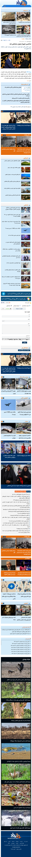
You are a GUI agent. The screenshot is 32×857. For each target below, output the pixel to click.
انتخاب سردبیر (24, 354)
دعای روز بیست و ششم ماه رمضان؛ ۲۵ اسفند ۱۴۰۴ (20, 649)
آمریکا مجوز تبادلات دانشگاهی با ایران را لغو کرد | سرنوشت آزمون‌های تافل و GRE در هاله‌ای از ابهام (16, 497)
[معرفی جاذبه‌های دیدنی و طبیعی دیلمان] (25, 163)
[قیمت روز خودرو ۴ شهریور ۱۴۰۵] (9, 29)
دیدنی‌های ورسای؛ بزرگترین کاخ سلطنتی (12, 181)
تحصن (20, 350)
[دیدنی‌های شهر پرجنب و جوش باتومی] (25, 176)
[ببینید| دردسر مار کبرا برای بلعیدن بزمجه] (16, 710)
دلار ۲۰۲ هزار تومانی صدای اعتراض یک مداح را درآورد (19, 633)
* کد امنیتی (28, 335)
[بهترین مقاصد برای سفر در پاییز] (25, 170)
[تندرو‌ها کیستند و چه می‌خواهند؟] (23, 16)
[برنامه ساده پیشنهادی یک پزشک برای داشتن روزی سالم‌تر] (23, 586)
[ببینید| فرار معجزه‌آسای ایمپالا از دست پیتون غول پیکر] (16, 772)
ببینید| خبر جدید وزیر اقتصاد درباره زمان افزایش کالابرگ (9, 573)
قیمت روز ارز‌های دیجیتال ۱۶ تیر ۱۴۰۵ (8, 619)
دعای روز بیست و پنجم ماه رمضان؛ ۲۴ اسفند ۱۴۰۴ (20, 651)
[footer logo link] (16, 836)
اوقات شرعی (22, 843)
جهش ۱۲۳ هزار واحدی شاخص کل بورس (8, 392)
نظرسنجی (12, 843)
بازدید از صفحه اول (25, 306)
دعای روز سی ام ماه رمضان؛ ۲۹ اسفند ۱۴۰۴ (21, 641)
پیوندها (17, 841)
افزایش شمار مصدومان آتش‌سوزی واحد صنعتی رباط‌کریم (24, 619)
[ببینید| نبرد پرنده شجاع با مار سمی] (16, 795)
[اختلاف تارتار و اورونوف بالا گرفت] (23, 448)
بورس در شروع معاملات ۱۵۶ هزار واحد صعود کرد (24, 392)
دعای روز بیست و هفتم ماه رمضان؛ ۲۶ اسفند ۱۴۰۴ (20, 647)
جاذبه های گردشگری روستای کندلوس (12, 195)
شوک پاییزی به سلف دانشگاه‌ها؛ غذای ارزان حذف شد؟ (19, 521)
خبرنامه (17, 843)
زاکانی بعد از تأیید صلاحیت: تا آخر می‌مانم (20, 98)
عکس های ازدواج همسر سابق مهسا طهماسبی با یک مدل (11, 256)
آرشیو (9, 841)
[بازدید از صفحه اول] (29, 305)
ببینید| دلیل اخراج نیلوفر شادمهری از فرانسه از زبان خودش (18, 511)
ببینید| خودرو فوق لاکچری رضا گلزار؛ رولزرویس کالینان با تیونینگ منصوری (13, 208)
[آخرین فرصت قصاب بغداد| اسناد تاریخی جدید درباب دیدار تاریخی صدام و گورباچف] (23, 141)
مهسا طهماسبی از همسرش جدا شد (13, 263)
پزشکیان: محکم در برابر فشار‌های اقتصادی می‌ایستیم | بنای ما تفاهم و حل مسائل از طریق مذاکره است (16, 506)
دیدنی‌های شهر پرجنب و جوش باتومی (12, 174)
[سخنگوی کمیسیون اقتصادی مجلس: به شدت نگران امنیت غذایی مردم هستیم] (23, 29)
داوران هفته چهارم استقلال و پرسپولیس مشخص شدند (9, 456)
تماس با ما (26, 841)
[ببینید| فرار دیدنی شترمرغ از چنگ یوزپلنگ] (16, 731)
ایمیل (29, 319)
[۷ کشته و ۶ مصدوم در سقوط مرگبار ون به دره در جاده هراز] (23, 428)
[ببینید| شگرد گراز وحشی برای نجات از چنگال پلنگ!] (16, 690)
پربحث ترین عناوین (18, 491)
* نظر (29, 323)
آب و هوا (5, 841)
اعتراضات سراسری (26, 350)
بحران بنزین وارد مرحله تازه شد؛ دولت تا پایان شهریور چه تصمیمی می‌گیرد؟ (16, 502)
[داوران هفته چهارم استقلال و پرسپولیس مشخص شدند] (8, 448)
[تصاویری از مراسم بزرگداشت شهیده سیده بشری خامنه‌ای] (16, 474)
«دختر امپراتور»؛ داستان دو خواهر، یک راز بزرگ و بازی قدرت (11, 277)
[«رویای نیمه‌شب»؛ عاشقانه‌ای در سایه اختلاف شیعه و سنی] (25, 251)
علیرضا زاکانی (23, 107)
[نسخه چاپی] (1, 40)
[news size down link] (6, 40)
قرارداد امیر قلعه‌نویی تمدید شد (23, 513)
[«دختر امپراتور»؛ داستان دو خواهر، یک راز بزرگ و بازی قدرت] (25, 279)
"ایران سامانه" (13, 849)
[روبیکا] (16, 299)
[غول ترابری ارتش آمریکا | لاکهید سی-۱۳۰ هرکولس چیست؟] (25, 217)
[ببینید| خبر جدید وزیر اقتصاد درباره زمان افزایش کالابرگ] (8, 565)
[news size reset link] (8, 40)
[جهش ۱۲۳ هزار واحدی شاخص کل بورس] (8, 383)
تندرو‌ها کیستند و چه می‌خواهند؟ (24, 22)
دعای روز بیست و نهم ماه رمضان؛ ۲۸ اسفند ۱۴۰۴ (20, 643)
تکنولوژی (26, 603)
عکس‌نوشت (27, 135)
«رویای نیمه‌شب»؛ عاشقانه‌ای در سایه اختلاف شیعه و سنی (11, 250)
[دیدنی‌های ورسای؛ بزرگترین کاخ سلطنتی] (25, 183)
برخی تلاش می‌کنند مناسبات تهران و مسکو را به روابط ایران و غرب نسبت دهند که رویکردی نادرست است (16, 531)
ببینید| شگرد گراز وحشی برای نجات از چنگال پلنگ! (18, 700)
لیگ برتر (26, 441)
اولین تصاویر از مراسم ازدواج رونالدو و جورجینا (12, 270)
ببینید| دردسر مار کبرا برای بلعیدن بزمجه (20, 721)
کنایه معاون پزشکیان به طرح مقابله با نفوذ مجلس (20, 631)
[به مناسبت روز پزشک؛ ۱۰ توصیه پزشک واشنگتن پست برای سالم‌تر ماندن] (8, 586)
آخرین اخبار (28, 491)
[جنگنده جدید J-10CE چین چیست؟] (25, 230)
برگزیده (23, 39)
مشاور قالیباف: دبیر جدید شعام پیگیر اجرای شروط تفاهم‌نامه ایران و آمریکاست (15, 629)
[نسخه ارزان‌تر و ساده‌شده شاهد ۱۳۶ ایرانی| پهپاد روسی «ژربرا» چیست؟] (25, 286)
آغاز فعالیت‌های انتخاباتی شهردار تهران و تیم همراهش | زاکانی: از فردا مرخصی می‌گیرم (15, 101)
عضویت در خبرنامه (19, 308)
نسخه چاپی (8, 306)
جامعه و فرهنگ (28, 39)
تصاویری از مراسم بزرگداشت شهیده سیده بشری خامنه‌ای (19, 486)
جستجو (13, 841)
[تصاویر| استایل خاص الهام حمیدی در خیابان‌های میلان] (25, 244)
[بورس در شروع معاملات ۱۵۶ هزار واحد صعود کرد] (23, 383)
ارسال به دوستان (16, 306)
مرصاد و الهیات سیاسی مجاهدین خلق (8, 150)
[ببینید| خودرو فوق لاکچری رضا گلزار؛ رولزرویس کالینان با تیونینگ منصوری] (25, 210)
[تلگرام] (16, 294)
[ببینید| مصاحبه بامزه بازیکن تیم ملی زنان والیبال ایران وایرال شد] (23, 565)
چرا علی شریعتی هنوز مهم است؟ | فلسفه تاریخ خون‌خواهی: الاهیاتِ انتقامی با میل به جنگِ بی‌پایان (8, 127)
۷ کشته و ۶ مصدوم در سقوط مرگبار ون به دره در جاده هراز (25, 437)
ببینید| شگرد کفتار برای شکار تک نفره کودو (20, 828)
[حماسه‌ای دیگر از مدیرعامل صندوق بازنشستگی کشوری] (9, 16)
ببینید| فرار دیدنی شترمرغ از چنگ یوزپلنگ (20, 741)
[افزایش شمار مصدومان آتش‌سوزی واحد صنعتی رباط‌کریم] (23, 610)
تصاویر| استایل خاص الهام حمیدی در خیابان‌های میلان (13, 243)
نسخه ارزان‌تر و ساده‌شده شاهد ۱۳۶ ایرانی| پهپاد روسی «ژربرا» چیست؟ (11, 284)
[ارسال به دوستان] (3, 40)
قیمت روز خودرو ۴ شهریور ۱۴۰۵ (10, 35)
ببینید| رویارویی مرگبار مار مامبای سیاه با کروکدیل (18, 761)
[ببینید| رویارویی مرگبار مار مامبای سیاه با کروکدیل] (16, 751)
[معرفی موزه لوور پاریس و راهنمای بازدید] (25, 190)
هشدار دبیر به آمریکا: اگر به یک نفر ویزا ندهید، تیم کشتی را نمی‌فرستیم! (16, 509)
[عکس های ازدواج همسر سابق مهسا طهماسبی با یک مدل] (25, 258)
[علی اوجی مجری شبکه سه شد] (25, 237)
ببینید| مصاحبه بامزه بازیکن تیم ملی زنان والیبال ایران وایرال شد (24, 573)
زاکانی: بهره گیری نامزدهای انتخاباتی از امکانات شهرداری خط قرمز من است (15, 95)
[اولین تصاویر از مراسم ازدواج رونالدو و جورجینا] (25, 272)
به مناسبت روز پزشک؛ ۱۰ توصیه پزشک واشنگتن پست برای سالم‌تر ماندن (8, 596)
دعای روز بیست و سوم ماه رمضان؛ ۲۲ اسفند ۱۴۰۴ (20, 653)
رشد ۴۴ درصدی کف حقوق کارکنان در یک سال (20, 494)
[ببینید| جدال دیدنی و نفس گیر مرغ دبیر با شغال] (16, 670)
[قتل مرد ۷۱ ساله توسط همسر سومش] (8, 428)
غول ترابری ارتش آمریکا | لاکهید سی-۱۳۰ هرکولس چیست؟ (12, 215)
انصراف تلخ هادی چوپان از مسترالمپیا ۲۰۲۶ (21, 500)
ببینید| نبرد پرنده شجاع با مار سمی (22, 808)
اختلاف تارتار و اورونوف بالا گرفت (24, 456)
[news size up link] (9, 40)
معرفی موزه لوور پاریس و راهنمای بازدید (12, 188)
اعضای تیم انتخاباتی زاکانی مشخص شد (13, 87)
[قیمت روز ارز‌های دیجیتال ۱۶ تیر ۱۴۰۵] (8, 610)
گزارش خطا (27, 303)
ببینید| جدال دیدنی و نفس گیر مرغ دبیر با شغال (18, 680)
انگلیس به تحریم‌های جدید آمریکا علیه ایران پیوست (19, 515)
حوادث (26, 421)
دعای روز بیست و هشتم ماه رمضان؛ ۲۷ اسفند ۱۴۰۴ (20, 645)
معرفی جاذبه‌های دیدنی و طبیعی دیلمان (12, 161)
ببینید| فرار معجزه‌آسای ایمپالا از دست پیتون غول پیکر (17, 782)
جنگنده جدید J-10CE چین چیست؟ (12, 228)
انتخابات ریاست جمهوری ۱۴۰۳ (16, 107)
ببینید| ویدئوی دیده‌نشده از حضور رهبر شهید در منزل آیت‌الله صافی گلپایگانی (16, 518)
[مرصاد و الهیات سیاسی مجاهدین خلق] (8, 141)
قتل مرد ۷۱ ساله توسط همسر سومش (9, 437)
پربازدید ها (24, 491)
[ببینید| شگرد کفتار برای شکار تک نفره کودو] (16, 818)
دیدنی (28, 463)
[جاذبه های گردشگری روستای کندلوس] (25, 197)
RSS (9, 843)
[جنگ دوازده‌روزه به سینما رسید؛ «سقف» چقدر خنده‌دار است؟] (25, 224)
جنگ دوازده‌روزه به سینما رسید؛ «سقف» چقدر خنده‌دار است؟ (11, 222)
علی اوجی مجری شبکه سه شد (14, 235)
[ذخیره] (4, 40)
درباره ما (21, 841)
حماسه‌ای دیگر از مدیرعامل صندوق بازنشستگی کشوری (9, 23)
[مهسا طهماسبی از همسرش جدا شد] (25, 265)
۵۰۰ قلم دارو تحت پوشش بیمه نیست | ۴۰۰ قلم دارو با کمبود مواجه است (16, 523)
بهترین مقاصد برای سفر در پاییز (14, 167)
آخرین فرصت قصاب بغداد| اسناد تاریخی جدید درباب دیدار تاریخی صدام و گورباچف (24, 151)
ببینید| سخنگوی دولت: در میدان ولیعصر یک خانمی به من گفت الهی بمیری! (16, 525)
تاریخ (27, 111)
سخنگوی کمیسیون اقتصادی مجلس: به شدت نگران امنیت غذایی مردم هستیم (23, 36)
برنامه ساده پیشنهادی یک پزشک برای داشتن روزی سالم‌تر (24, 595)
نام (29, 314)
